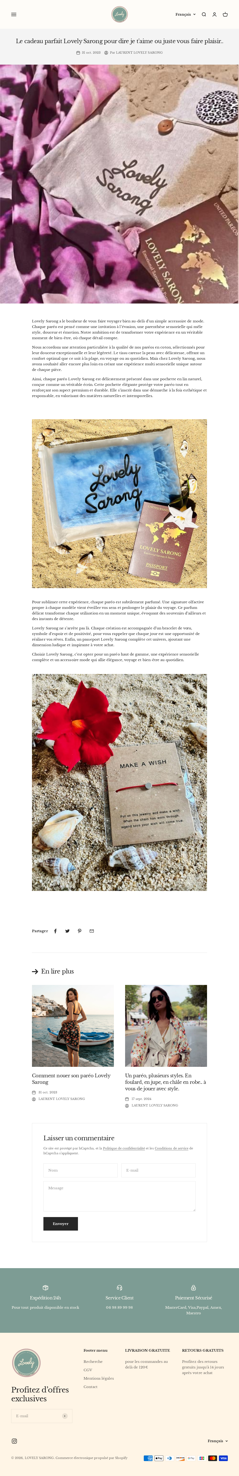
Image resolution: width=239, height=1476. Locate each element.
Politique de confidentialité (124, 1148)
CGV (88, 1370)
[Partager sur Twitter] (67, 931)
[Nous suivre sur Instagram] (14, 1441)
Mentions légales (99, 1378)
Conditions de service (172, 1148)
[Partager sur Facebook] (55, 931)
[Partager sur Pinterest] (79, 931)
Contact (91, 1387)
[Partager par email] (91, 931)
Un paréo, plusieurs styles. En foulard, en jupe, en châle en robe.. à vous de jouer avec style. (165, 1082)
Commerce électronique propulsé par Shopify (91, 1458)
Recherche (93, 1361)
